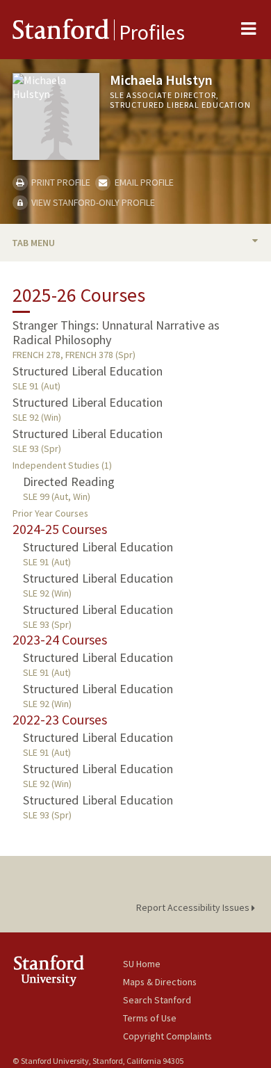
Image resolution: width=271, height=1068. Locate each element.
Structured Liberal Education (88, 371)
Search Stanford (157, 1000)
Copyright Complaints (167, 1036)
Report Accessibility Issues (194, 907)
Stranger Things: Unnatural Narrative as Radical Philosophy (116, 332)
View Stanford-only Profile (92, 202)
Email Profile (143, 182)
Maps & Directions (160, 982)
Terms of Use (149, 1018)
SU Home (142, 963)
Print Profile (59, 182)
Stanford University (68, 970)
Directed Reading (69, 482)
